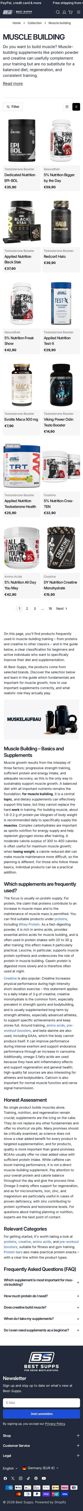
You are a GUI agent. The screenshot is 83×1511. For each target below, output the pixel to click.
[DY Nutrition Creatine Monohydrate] (61, 548)
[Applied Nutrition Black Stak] (22, 222)
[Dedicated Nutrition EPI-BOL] (22, 140)
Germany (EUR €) (41, 1468)
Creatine (10, 978)
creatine (24, 1242)
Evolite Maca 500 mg (21, 419)
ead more (14, 83)
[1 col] (67, 107)
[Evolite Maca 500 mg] (22, 385)
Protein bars (13, 1252)
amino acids (56, 1025)
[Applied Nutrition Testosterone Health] (22, 466)
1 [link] (19, 608)
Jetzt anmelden (41, 1414)
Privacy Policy (55, 1424)
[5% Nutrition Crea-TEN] (61, 466)
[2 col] (76, 107)
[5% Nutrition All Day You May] (22, 548)
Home (17, 23)
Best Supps (24, 1502)
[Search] (58, 12)
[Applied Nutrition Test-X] (61, 303)
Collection (35, 23)
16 (50, 608)
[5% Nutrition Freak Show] (22, 303)
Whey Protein (29, 924)
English (8, 1468)
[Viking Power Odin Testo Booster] (61, 385)
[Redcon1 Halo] (61, 222)
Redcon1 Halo (54, 256)
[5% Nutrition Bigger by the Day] (61, 140)
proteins (61, 919)
